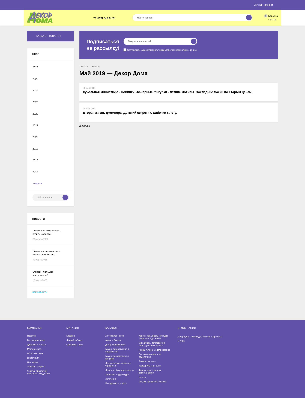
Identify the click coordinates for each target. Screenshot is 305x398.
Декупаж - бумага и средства (119, 370)
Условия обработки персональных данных (38, 372)
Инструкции (33, 358)
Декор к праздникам (115, 344)
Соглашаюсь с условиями (162, 50)
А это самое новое (114, 336)
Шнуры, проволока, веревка (152, 381)
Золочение (110, 379)
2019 (35, 148)
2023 (35, 102)
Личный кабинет (74, 340)
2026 (35, 67)
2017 (35, 171)
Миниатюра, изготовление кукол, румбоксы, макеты (152, 344)
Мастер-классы (35, 349)
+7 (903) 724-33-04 (104, 17)
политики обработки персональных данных (175, 50)
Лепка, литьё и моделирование (154, 350)
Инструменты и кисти (116, 383)
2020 (35, 137)
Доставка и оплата (36, 344)
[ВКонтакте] (123, 18)
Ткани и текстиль (147, 361)
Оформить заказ (74, 344)
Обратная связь (35, 353)
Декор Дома (183, 336)
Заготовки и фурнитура (117, 374)
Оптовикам (32, 362)
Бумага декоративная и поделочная (117, 350)
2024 (35, 90)
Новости (96, 66)
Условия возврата (36, 366)
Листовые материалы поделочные (150, 355)
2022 (35, 113)
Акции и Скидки (113, 340)
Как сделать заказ (36, 340)
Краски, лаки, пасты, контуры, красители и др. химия (153, 337)
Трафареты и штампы (150, 366)
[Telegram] (119, 18)
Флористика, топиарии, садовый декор (150, 371)
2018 (35, 160)
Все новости (40, 292)
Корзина (70, 336)
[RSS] (67, 54)
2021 (35, 125)
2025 (35, 78)
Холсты (142, 377)
